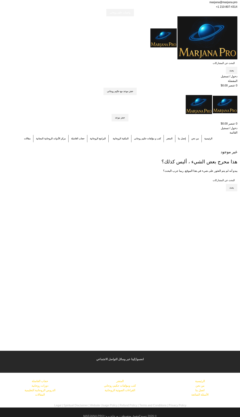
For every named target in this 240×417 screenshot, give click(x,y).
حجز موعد (120, 117)
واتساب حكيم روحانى (120, 12)
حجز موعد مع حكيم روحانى (120, 91)
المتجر (120, 381)
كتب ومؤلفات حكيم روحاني (120, 385)
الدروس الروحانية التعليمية (40, 390)
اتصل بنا (200, 390)
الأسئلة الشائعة (200, 394)
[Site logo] (207, 37)
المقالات (40, 394)
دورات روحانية (40, 385)
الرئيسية (200, 381)
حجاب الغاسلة (40, 381)
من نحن (200, 385)
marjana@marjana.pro (223, 2)
